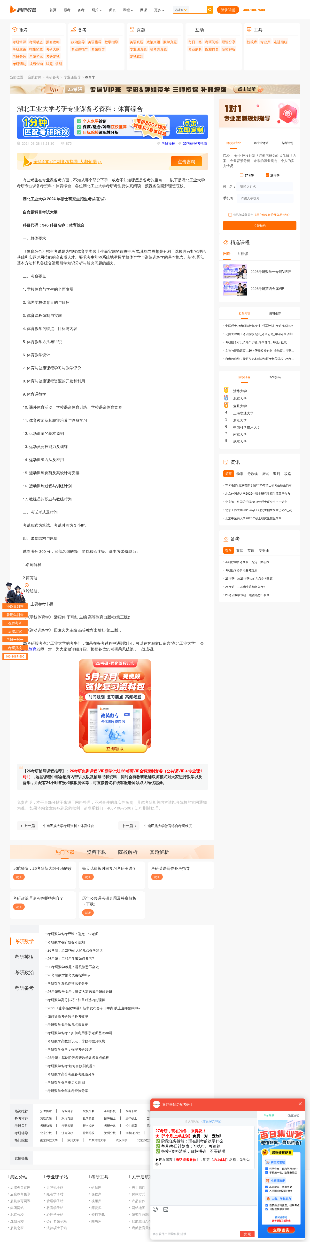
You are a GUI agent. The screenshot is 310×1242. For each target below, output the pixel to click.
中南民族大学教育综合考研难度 (168, 825)
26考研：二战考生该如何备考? (70, 958)
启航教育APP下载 (145, 1221)
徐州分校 (88, 1133)
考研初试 (36, 56)
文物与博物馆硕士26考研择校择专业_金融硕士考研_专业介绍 (260, 350)
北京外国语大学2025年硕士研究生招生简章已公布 (257, 493)
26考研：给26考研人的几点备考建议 (75, 950)
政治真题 (153, 41)
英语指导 (94, 41)
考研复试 (53, 56)
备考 (81, 9)
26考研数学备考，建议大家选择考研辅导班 (79, 991)
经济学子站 (54, 1194)
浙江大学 (240, 420)
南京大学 (240, 434)
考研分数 (19, 56)
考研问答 (212, 41)
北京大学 (240, 398)
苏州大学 (73, 1140)
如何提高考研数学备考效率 (67, 1016)
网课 (143, 9)
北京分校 (46, 1133)
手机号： (230, 197)
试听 (19, 877)
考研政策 (19, 49)
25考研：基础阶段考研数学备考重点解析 (78, 1057)
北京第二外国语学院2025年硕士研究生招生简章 (256, 501)
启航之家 (17, 1227)
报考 (67, 9)
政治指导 (78, 41)
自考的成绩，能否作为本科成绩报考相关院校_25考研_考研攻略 (260, 358)
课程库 (96, 1194)
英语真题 (136, 41)
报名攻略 (53, 41)
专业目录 (67, 1111)
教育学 (90, 77)
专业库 (265, 41)
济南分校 (67, 1133)
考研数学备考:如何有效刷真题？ (71, 1066)
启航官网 (34, 77)
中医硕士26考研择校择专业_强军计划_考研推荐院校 (259, 325)
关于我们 (138, 1187)
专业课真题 (138, 49)
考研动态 (36, 41)
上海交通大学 (243, 413)
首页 (53, 9)
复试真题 (136, 56)
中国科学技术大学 (246, 427)
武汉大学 (240, 441)
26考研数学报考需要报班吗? (69, 975)
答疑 (58, 63)
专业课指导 (79, 49)
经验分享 (228, 41)
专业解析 (195, 49)
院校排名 (212, 49)
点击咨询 (186, 161)
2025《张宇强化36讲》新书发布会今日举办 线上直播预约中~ (93, 1008)
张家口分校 (132, 1133)
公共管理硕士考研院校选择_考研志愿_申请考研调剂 (259, 334)
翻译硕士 (110, 1118)
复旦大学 (240, 405)
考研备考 (52, 77)
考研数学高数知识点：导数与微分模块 (76, 1041)
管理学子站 (54, 1201)
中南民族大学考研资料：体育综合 (68, 825)
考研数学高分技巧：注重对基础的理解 (76, 999)
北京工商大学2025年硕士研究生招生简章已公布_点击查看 (260, 510)
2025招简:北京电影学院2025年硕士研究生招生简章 (258, 485)
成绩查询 (36, 63)
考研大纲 (53, 49)
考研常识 (19, 41)
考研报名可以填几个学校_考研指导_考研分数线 (256, 342)
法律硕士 (131, 1118)
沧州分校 (110, 1133)
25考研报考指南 (195, 143)
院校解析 (228, 49)
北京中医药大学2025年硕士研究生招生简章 (253, 518)
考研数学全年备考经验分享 (67, 1090)
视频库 (96, 1201)
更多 (158, 9)
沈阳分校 (17, 1221)
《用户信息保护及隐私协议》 (272, 214)
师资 (112, 9)
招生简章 (36, 49)
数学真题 (170, 41)
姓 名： (229, 186)
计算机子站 (54, 1187)
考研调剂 (19, 63)
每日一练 (195, 41)
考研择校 (168, 143)
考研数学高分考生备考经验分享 (71, 1074)
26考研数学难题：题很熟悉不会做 (73, 966)
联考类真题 (158, 49)
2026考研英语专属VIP (267, 288)
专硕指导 (98, 49)
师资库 (96, 1207)
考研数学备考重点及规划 (66, 1082)
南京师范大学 (49, 1140)
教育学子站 (54, 1207)
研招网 (96, 1187)
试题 (49, 63)
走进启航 (280, 41)
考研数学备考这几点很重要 (67, 1024)
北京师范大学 (146, 1140)
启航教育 (28, 649)
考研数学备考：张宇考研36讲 (69, 1049)
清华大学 (240, 390)
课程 (127, 9)
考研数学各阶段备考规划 (66, 942)
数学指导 (111, 41)
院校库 (252, 41)
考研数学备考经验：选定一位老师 (72, 933)
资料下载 (131, 1111)
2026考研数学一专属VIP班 (271, 271)
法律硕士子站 (56, 1227)
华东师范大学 (97, 1140)
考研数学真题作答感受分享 (67, 983)
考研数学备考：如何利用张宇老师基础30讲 (79, 1033)
